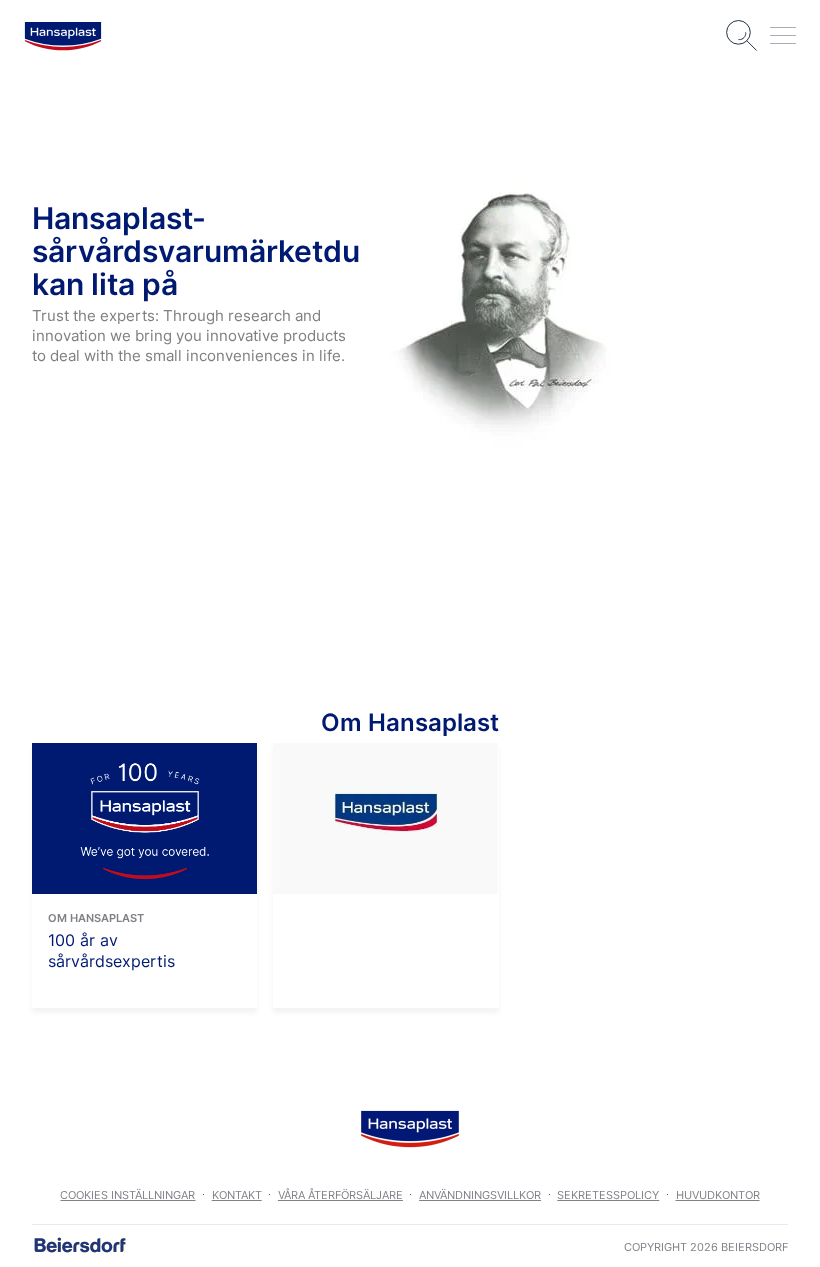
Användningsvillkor (480, 1195)
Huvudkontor (718, 1195)
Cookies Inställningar (127, 1195)
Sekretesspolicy (608, 1195)
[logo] (63, 36)
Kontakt (237, 1195)
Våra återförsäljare (340, 1195)
